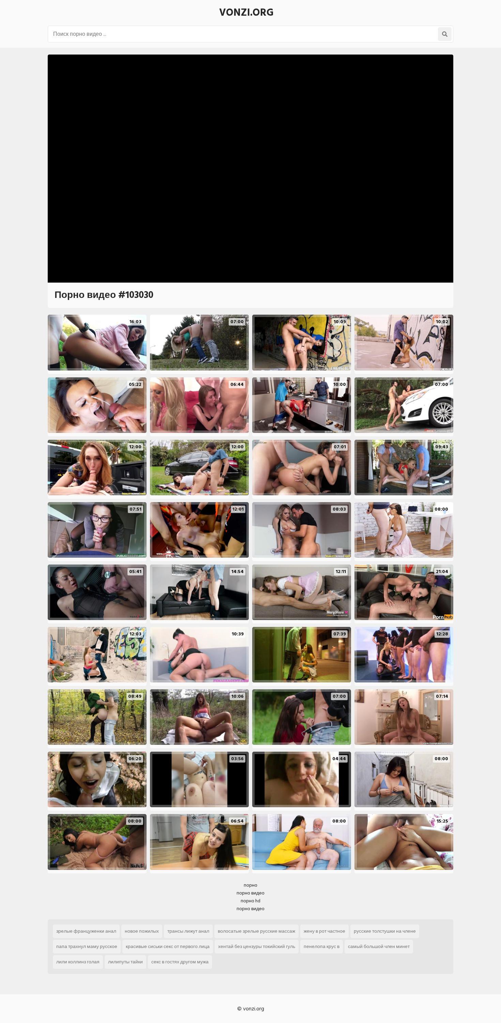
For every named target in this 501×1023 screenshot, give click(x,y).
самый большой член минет (379, 946)
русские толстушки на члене (385, 931)
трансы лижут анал (188, 931)
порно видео (250, 893)
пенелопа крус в (321, 946)
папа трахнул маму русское (86, 946)
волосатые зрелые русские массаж (256, 931)
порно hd (250, 901)
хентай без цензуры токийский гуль (256, 946)
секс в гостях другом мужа (180, 962)
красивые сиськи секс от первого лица (168, 946)
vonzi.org (246, 12)
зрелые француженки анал (86, 931)
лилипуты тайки (125, 962)
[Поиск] (445, 34)
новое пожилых (142, 931)
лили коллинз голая (78, 962)
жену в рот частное (324, 931)
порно (250, 885)
